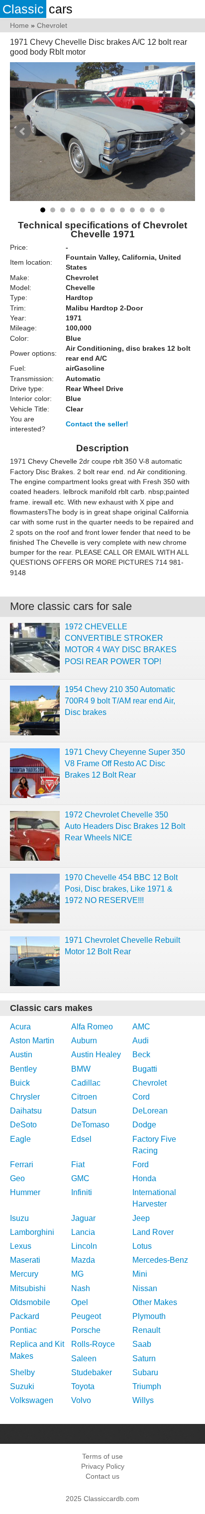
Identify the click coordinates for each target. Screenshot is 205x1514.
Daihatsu (26, 1111)
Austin (21, 1054)
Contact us (102, 1476)
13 (162, 209)
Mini (139, 1274)
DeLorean (150, 1111)
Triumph (146, 1386)
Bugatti (144, 1069)
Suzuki (22, 1386)
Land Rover (153, 1232)
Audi (140, 1040)
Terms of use (102, 1456)
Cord (141, 1097)
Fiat (78, 1164)
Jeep (141, 1218)
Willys (143, 1400)
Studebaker (91, 1372)
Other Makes (154, 1302)
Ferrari (21, 1164)
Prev (23, 131)
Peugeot (86, 1316)
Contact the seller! (97, 424)
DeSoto (23, 1124)
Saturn (144, 1358)
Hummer (25, 1192)
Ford (140, 1164)
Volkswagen (31, 1400)
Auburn (84, 1040)
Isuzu (19, 1218)
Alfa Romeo (92, 1026)
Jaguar (83, 1218)
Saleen (84, 1358)
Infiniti (81, 1192)
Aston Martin (32, 1040)
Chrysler (25, 1097)
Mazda (83, 1260)
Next (182, 131)
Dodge (144, 1124)
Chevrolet (149, 1083)
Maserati (25, 1260)
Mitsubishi (28, 1288)
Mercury (24, 1274)
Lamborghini (32, 1232)
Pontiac (23, 1330)
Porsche (86, 1330)
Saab (141, 1344)
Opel (79, 1302)
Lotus (142, 1246)
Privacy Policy (102, 1466)
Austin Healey (96, 1054)
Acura (20, 1026)
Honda (144, 1178)
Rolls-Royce (93, 1344)
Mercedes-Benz (160, 1260)
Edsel (81, 1139)
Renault (146, 1330)
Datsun (84, 1111)
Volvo (81, 1400)
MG (77, 1274)
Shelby (22, 1372)
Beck (141, 1054)
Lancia (83, 1232)
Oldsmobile (30, 1302)
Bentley (23, 1069)
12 (152, 209)
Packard (24, 1316)
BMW (81, 1069)
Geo (17, 1178)
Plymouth (149, 1316)
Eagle (20, 1139)
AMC (141, 1026)
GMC (80, 1178)
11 (142, 209)
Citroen (84, 1097)
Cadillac (86, 1083)
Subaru (145, 1372)
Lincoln (84, 1246)
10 (132, 209)
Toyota (83, 1386)
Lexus (20, 1246)
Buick (20, 1083)
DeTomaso (90, 1124)
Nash (80, 1288)
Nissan (144, 1288)
